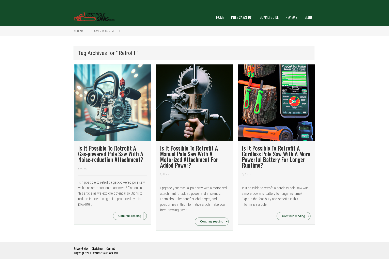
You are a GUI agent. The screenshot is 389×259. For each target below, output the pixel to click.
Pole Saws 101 (241, 17)
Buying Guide (269, 17)
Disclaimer (97, 248)
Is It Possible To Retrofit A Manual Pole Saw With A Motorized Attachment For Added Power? (189, 156)
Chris (84, 168)
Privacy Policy (81, 248)
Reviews (291, 17)
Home (220, 17)
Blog (308, 17)
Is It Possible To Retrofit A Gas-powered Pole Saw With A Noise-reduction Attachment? (110, 154)
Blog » (106, 31)
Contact (110, 248)
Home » (97, 31)
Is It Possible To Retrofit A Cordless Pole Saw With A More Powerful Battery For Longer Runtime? (276, 156)
